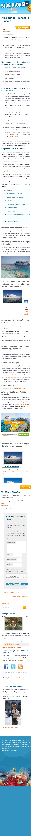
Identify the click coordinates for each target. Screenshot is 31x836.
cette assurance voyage (15, 377)
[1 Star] (4, 31)
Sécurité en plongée (12, 207)
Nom (9, 554)
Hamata (21, 678)
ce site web (16, 174)
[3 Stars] (6, 31)
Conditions (9, 200)
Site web (9, 564)
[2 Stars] (5, 31)
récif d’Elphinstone (13, 136)
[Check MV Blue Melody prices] (12, 302)
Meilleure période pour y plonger (15, 197)
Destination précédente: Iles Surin (10, 592)
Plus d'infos (6, 750)
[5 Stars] (9, 31)
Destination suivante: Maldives (21, 596)
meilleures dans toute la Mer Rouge (12, 39)
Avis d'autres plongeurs (13, 221)
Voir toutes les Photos (19, 388)
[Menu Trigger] (27, 3)
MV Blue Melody (11, 466)
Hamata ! (20, 660)
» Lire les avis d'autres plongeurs (11, 647)
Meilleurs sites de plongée (13, 218)
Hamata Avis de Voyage (22, 404)
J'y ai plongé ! (23, 28)
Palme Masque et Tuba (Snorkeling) (16, 204)
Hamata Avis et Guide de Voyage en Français (18, 214)
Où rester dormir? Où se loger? (15, 193)
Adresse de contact (11, 559)
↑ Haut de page (5, 603)
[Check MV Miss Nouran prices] (26, 302)
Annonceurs (14, 750)
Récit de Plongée (11, 542)
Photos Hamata (11, 211)
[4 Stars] (8, 31)
